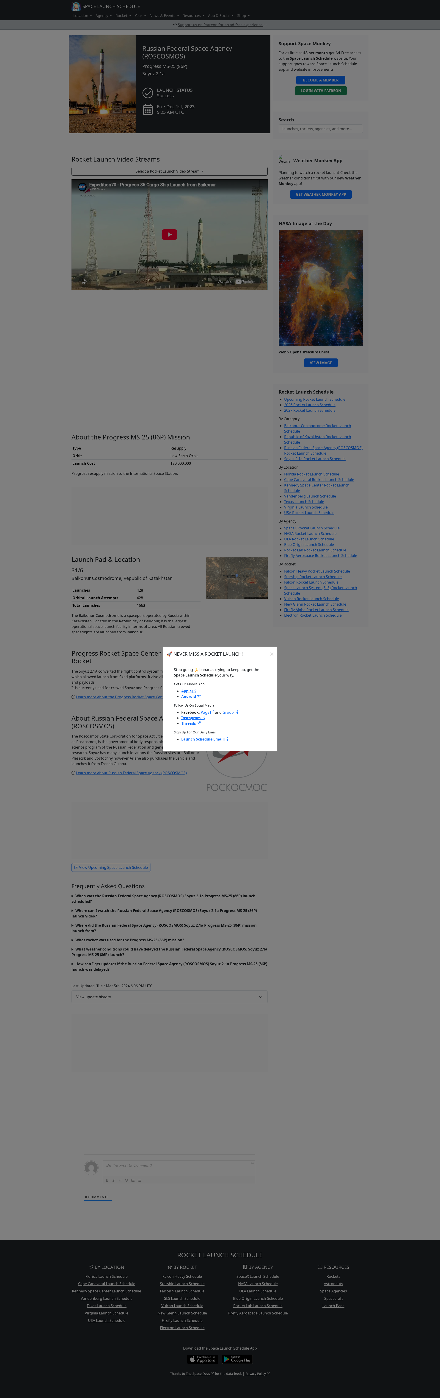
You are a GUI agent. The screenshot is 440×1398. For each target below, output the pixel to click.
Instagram (191, 717)
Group (229, 712)
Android (189, 696)
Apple (186, 690)
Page (205, 712)
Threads (189, 723)
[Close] (271, 654)
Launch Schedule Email (203, 739)
